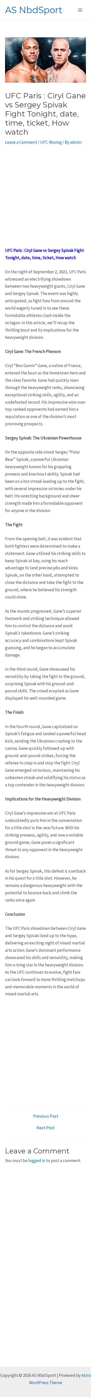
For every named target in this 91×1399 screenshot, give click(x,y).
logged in (36, 1160)
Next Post (45, 1128)
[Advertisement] (45, 199)
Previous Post (45, 1116)
